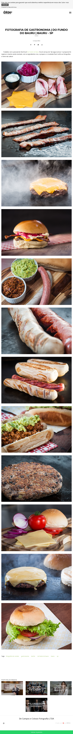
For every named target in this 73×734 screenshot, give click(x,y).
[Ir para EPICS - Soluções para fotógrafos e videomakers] (62, 723)
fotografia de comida (12, 656)
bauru (52, 656)
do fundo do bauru (43, 656)
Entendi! (5, 4)
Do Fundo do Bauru (33, 52)
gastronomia (25, 656)
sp (57, 656)
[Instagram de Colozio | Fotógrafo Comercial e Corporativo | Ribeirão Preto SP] (4, 723)
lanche (33, 656)
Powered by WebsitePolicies (9, 7)
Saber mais (65, 2)
